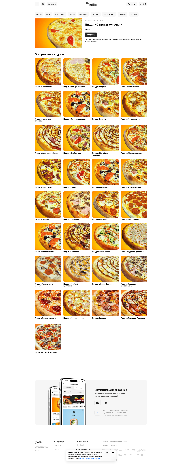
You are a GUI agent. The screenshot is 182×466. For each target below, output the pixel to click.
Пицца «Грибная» (71, 219)
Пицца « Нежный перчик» (46, 352)
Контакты (57, 445)
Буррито (95, 14)
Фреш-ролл (60, 14)
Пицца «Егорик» (99, 318)
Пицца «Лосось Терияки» (103, 284)
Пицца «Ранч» (69, 187)
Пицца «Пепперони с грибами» (44, 285)
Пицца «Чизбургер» (72, 153)
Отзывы (57, 449)
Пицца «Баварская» (43, 187)
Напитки (122, 14)
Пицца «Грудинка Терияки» (133, 318)
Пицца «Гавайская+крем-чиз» (74, 319)
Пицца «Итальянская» (44, 252)
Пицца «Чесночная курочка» (43, 120)
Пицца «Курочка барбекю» (46, 153)
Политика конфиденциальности (114, 442)
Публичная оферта (109, 445)
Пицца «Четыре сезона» (74, 87)
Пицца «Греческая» (100, 187)
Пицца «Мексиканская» (131, 153)
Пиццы (72, 14)
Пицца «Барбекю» (71, 252)
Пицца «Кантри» (99, 119)
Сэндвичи (83, 14)
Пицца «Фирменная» (130, 87)
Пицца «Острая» (42, 219)
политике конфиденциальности (89, 458)
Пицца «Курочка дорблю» (132, 252)
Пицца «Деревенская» (131, 187)
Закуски (134, 14)
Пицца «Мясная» (99, 219)
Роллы (39, 14)
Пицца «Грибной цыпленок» (70, 285)
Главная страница (90, 20)
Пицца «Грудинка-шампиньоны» (129, 285)
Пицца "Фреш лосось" (101, 252)
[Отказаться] (113, 452)
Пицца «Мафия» (99, 87)
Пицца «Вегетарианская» (74, 119)
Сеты (48, 14)
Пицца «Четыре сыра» (131, 119)
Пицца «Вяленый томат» (45, 318)
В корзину (91, 35)
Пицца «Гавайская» (43, 87)
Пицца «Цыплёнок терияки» (100, 154)
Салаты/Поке (109, 14)
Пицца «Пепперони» (130, 219)
